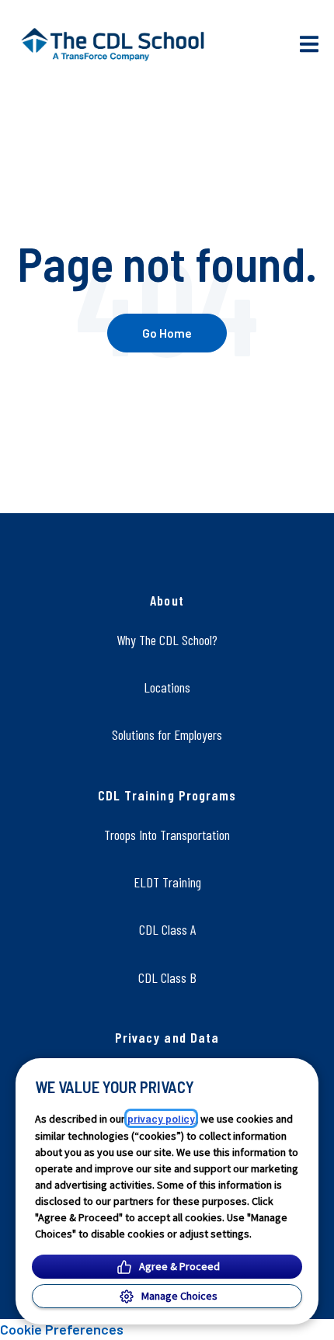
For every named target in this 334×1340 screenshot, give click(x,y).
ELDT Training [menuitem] (167, 881)
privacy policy (161, 1118)
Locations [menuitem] (167, 687)
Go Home (167, 332)
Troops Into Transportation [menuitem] (167, 834)
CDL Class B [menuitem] (167, 977)
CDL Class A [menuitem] (167, 929)
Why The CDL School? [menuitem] (167, 639)
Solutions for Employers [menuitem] (167, 734)
